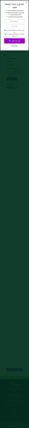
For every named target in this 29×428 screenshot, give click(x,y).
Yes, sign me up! (14, 41)
